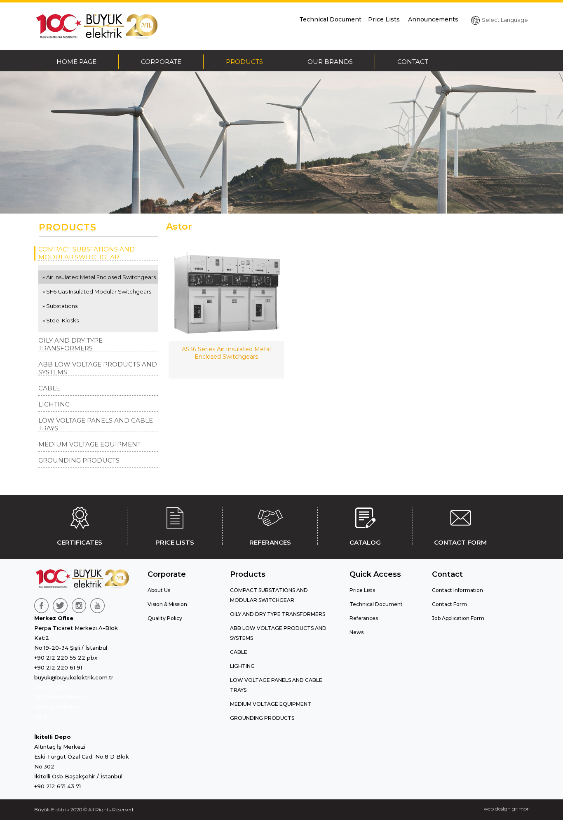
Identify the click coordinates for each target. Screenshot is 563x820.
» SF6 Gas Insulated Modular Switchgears (96, 291)
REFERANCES (270, 542)
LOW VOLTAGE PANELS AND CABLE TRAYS (95, 424)
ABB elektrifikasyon (61, 697)
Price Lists (384, 19)
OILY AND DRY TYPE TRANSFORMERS (70, 344)
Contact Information (457, 590)
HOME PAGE (76, 62)
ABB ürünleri (51, 687)
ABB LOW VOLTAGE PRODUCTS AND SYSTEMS (97, 368)
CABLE (49, 388)
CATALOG (365, 542)
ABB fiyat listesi (56, 707)
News (357, 632)
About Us (159, 590)
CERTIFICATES (79, 542)
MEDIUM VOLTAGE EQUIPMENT (89, 444)
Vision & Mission (167, 604)
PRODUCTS (244, 62)
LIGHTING (54, 404)
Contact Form (449, 604)
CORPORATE (161, 62)
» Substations (59, 306)
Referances (364, 618)
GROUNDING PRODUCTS (79, 460)
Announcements (433, 19)
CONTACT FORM (460, 542)
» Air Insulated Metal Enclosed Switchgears (99, 277)
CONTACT (412, 62)
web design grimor (506, 809)
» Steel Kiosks (60, 320)
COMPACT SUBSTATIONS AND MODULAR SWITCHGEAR (86, 253)
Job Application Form (458, 618)
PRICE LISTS (174, 542)
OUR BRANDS (330, 62)
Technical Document (330, 19)
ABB (40, 717)
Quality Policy (165, 618)
